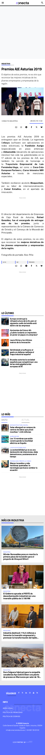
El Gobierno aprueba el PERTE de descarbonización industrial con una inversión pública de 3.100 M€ (19, 596)
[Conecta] (22, 2)
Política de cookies (11, 716)
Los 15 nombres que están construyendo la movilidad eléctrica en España (21, 441)
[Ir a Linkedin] (26, 693)
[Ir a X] (22, 693)
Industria (5, 63)
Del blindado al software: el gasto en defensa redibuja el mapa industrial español (22, 352)
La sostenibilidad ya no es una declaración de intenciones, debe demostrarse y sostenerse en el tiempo (24, 453)
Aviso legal (8, 708)
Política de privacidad (12, 712)
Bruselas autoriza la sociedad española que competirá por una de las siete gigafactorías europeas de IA (24, 363)
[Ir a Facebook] (19, 693)
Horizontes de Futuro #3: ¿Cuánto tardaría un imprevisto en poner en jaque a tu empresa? (24, 332)
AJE (17, 262)
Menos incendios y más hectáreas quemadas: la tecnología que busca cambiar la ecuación (23, 467)
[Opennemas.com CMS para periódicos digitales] (22, 742)
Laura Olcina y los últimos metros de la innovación (21, 341)
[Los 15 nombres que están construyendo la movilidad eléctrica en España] (5, 439)
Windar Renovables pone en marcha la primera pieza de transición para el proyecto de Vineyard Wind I (20, 557)
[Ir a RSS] (37, 693)
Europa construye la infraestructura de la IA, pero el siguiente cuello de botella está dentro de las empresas (23, 322)
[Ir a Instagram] (30, 693)
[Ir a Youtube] (33, 693)
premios (31, 262)
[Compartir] (21, 127)
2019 (4, 262)
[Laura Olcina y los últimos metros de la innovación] (5, 342)
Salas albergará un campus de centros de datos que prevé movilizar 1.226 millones (22, 429)
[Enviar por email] (16, 127)
